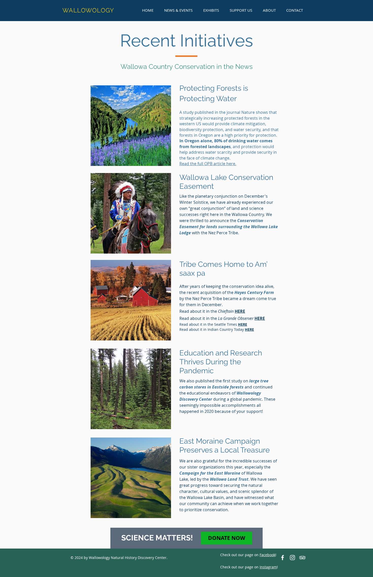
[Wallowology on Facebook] (282, 557)
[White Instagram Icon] (292, 557)
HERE (242, 324)
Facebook (267, 554)
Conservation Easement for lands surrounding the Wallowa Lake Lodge (228, 227)
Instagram (268, 567)
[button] (178, 10)
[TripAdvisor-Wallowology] (302, 557)
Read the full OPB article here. (207, 163)
